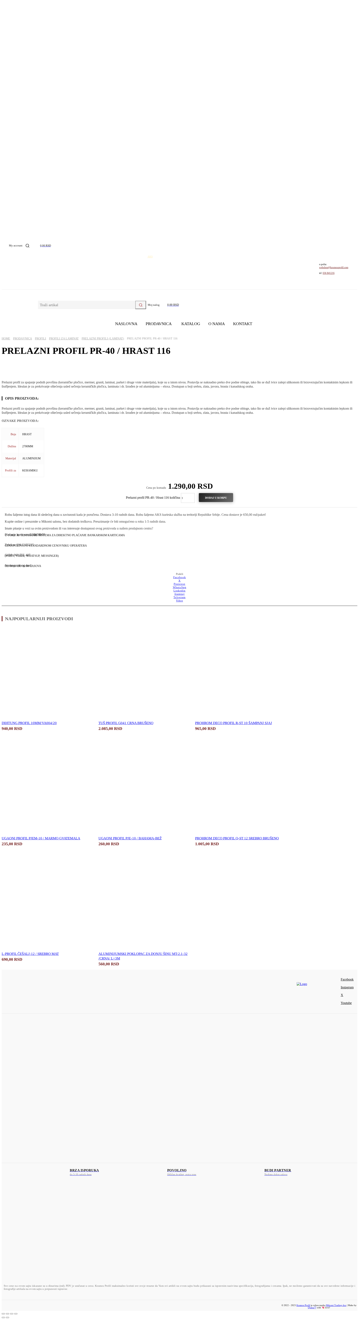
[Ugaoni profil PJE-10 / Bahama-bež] (143, 788)
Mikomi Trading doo (336, 1305)
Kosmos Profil (303, 1305)
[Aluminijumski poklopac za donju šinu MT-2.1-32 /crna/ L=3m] (143, 903)
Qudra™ (312, 1307)
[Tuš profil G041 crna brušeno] (143, 672)
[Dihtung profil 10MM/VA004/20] (47, 672)
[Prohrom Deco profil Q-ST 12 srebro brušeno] (240, 788)
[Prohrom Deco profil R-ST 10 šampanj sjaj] (240, 672)
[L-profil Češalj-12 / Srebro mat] (47, 903)
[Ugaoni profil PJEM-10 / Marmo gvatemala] (47, 788)
